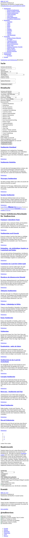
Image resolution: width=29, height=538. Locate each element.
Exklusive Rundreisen (8, 103)
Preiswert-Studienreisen (13, 10)
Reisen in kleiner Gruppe (13, 11)
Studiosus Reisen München (14, 38)
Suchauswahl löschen (6, 67)
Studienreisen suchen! (6, 84)
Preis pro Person (5, 99)
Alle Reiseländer (11, 35)
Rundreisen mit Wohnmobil (9, 131)
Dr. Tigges (9, 39)
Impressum (6, 531)
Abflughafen (4, 92)
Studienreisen (7, 8)
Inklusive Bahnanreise (8, 115)
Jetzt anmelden (4, 509)
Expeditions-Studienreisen (13, 19)
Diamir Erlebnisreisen (12, 44)
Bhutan (11, 207)
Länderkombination (7, 123)
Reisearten (3, 100)
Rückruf (6, 536)
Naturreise (5, 126)
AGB (5, 534)
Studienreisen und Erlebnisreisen (9, 60)
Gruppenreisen (7, 52)
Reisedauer (3, 97)
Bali (18, 207)
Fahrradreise (5, 105)
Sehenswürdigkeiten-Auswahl (8, 139)
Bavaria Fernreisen (12, 51)
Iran (15, 207)
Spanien (9, 32)
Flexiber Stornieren (7, 107)
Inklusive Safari (6, 118)
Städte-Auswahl (5, 136)
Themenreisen (7, 54)
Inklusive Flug (6, 116)
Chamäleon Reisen (12, 41)
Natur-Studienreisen (12, 17)
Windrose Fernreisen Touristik (14, 47)
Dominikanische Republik (9, 208)
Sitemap (6, 530)
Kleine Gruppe (6, 121)
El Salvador (7, 210)
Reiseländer (7, 20)
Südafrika (9, 30)
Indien (8, 26)
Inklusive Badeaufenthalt (8, 113)
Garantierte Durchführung (9, 110)
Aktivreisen (10, 16)
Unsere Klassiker (11, 14)
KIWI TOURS (11, 48)
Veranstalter (7, 36)
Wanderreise (5, 134)
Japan (8, 27)
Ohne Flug (5, 128)
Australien (9, 21)
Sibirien (6, 207)
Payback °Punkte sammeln (9, 129)
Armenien (17, 208)
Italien (8, 24)
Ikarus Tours (10, 45)
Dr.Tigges (9, 55)
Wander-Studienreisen (12, 13)
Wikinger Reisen (11, 49)
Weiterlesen (4, 159)
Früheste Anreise (5, 77)
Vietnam (9, 33)
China (8, 23)
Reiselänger (23, 208)
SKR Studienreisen (12, 42)
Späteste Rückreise (5, 81)
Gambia (3, 210)
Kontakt (6, 57)
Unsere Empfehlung (7, 133)
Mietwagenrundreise (7, 125)
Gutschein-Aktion (7, 111)
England (2, 207)
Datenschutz (7, 533)
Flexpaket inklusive (7, 108)
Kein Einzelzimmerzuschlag (9, 120)
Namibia (9, 29)
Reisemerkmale (4, 102)
